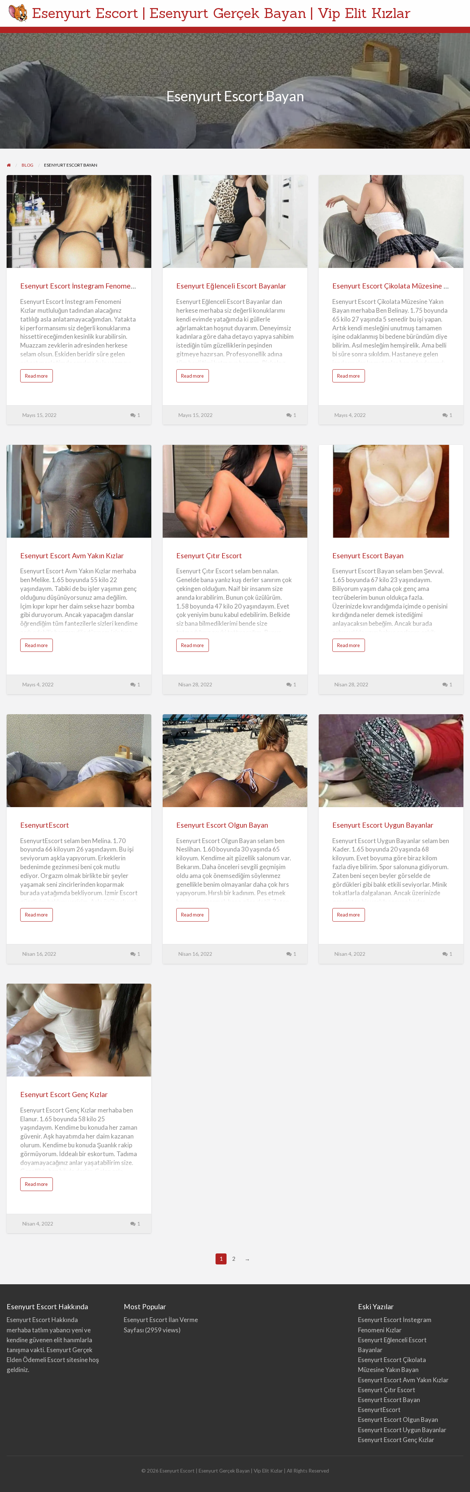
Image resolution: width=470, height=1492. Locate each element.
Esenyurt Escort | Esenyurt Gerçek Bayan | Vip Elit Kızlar (221, 13)
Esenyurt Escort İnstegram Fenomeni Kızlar (88, 286)
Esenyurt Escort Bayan (368, 555)
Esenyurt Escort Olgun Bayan (222, 825)
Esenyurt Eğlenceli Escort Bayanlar (231, 286)
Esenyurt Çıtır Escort (209, 555)
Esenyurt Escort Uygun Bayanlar (382, 825)
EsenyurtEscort (44, 825)
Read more (39, 377)
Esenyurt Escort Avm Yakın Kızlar (72, 555)
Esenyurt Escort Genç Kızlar (64, 1094)
